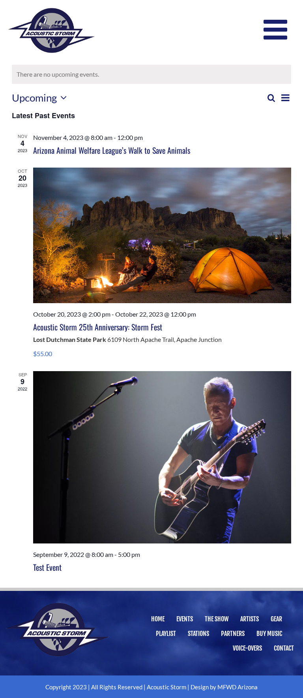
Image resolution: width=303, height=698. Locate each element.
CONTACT (284, 648)
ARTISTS (249, 619)
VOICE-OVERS (247, 648)
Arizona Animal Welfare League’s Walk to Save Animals (111, 150)
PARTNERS (233, 634)
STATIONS (198, 634)
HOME (158, 619)
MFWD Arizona (237, 686)
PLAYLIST (166, 634)
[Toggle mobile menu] (277, 29)
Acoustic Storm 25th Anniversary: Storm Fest (97, 327)
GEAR (276, 619)
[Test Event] (162, 457)
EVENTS (184, 619)
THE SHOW (216, 619)
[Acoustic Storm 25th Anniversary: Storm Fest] (162, 235)
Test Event (47, 567)
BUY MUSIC (269, 634)
